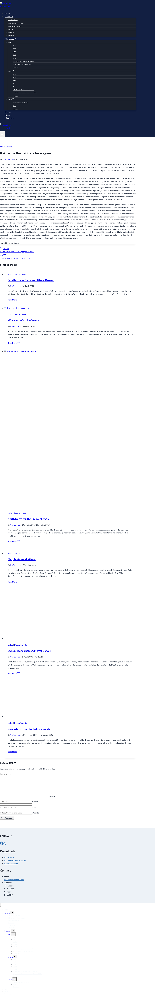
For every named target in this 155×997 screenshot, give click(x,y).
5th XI (14, 58)
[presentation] (70, 308)
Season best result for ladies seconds (29, 728)
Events (8, 112)
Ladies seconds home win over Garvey (29, 650)
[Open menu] (2, 134)
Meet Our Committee (14, 26)
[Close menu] (0, 905)
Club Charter (9, 857)
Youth (10, 980)
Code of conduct (11, 863)
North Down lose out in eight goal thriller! (17, 250)
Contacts (15, 67)
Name (35, 802)
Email (34, 807)
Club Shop (11, 32)
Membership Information (15, 23)
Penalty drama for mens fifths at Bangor (31, 280)
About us (7, 913)
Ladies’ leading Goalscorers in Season (23, 90)
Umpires (10, 29)
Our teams (7, 931)
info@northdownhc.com (14, 879)
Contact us (9, 118)
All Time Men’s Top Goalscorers (22, 64)
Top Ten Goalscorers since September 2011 (25, 93)
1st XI (14, 45)
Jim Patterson (8, 159)
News (14, 106)
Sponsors (11, 35)
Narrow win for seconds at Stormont (15, 257)
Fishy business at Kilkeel (22, 559)
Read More (14, 300)
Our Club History (13, 20)
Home (7, 13)
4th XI (14, 55)
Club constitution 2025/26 (15, 860)
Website (35, 813)
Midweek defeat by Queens (23, 320)
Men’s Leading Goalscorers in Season (23, 61)
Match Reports (6, 147)
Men (9, 935)
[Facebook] (1, 843)
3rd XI (14, 52)
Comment (51, 796)
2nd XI (14, 48)
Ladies (10, 645)
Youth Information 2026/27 (20, 102)
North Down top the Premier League (29, 518)
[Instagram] (4, 843)
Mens (23, 274)
